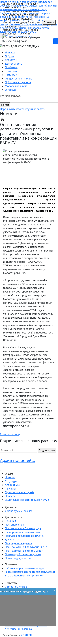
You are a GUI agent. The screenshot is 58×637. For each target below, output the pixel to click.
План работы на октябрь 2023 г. (24, 550)
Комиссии (11, 75)
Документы (12, 539)
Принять (49, 22)
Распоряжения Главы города (22, 532)
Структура (11, 481)
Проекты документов (18, 558)
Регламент (11, 488)
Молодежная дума (16, 86)
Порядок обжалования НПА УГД (24, 535)
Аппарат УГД (12, 485)
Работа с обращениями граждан (25, 568)
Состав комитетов (16, 586)
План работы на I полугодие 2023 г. (26, 547)
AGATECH (26, 635)
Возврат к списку (10, 434)
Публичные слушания (18, 82)
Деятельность (13, 63)
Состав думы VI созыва (18, 511)
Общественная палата (18, 78)
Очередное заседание (18, 543)
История (10, 477)
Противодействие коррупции (23, 554)
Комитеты (11, 71)
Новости (10, 52)
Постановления (14, 524)
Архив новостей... (17, 460)
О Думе (9, 56)
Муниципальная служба (19, 492)
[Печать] (2, 119)
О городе (10, 89)
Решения (10, 521)
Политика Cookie (17, 41)
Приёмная (11, 67)
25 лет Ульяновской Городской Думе (27, 499)
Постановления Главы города (23, 528)
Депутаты (11, 60)
